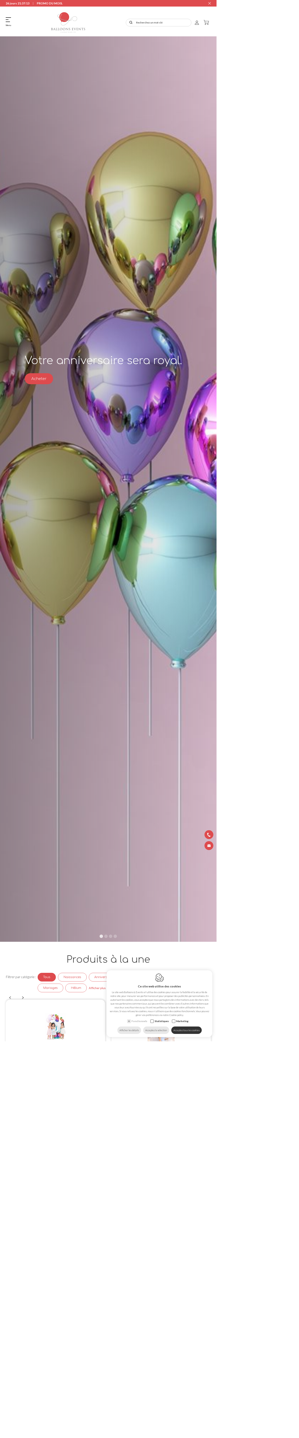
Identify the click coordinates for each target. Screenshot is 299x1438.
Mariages (50, 988)
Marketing (182, 1021)
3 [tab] (110, 936)
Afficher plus (97, 988)
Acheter (39, 379)
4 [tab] (115, 936)
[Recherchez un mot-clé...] (130, 22)
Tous (46, 977)
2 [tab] (106, 936)
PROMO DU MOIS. (50, 3)
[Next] (22, 997)
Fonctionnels (139, 1021)
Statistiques (162, 1021)
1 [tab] (101, 936)
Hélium (76, 988)
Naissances (72, 977)
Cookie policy (176, 1015)
